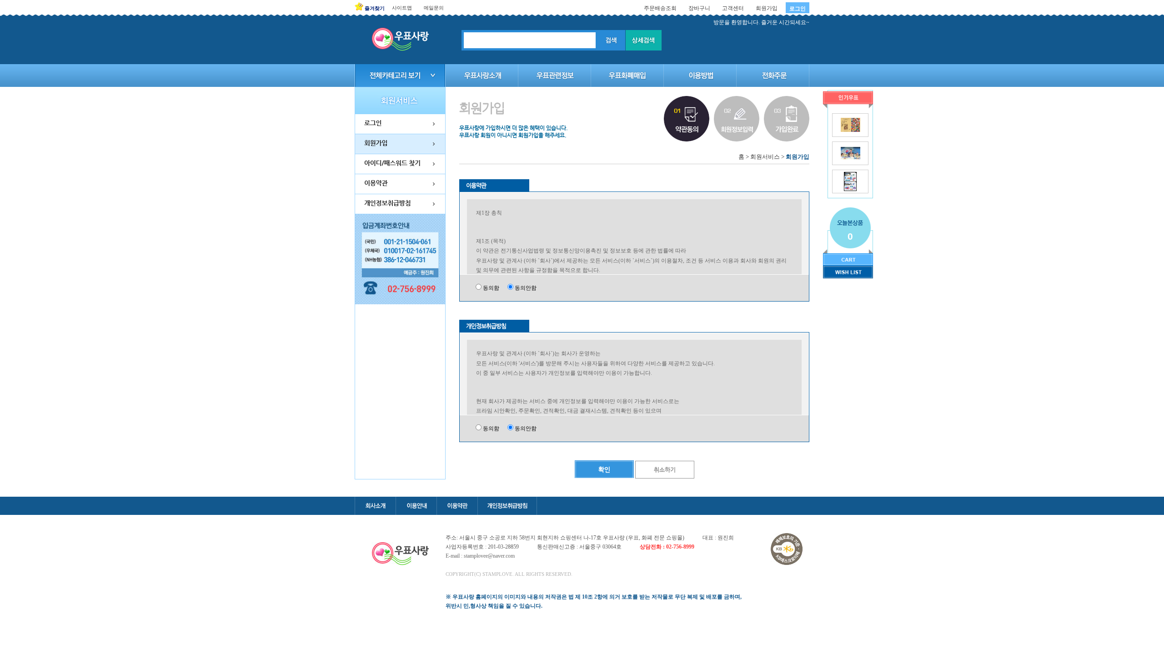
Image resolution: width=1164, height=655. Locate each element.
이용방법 (700, 75)
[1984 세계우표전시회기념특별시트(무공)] (850, 130)
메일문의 (434, 7)
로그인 (797, 8)
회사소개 (375, 506)
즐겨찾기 (375, 8)
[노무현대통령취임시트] (850, 157)
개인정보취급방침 (507, 506)
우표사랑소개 (482, 75)
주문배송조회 (660, 8)
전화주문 (773, 75)
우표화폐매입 (627, 75)
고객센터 (733, 8)
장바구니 (699, 8)
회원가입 (767, 8)
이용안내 (416, 506)
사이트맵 (402, 7)
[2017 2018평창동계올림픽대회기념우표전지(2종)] (850, 189)
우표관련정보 (554, 75)
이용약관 (456, 506)
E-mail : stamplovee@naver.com (480, 556)
